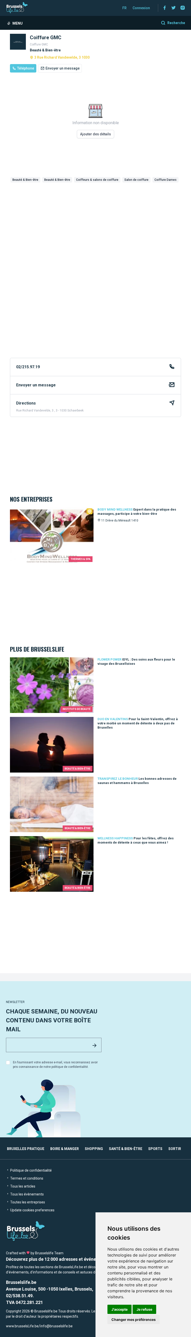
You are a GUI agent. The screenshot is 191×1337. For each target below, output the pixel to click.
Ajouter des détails (95, 134)
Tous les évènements (26, 1194)
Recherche (176, 23)
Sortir (174, 1149)
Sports (155, 1149)
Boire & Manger (64, 1149)
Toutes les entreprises (27, 1202)
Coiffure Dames (165, 180)
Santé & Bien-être (125, 1149)
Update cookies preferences (31, 1210)
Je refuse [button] (144, 1309)
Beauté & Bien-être (25, 180)
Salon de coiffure (136, 180)
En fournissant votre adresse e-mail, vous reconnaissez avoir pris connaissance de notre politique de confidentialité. (55, 1065)
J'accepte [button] (119, 1309)
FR (124, 8)
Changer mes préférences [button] (133, 1319)
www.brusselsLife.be (22, 1326)
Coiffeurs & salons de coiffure (97, 180)
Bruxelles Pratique (25, 1149)
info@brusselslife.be (56, 1326)
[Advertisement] (95, 222)
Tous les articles (22, 1186)
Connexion (141, 8)
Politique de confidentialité (30, 1170)
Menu (17, 23)
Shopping (94, 1149)
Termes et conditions (26, 1178)
